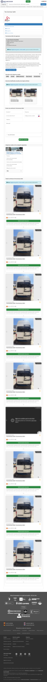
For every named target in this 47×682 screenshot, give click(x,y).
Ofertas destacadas (10, 26)
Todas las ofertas (9, 33)
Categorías (8, 30)
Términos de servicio (34, 679)
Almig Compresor (40, 630)
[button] (45, 1)
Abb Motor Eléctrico (26, 633)
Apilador (18, 633)
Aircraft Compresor (7, 630)
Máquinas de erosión (11, 168)
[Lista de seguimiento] (42, 1)
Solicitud (8, 28)
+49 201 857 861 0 (9, 625)
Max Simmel (29, 76)
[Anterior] (39, 74)
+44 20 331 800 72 (30, 623)
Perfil (7, 24)
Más (8, 171)
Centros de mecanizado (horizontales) (12, 159)
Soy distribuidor (11, 134)
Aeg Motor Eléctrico (16, 630)
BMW (7, 76)
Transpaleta (24, 630)
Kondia (12, 76)
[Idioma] (44, 1)
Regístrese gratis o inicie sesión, (18, 49)
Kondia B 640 (37, 76)
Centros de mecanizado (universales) (12, 165)
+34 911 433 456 (9, 623)
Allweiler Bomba (32, 630)
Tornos (8, 156)
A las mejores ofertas (11, 69)
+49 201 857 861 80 (30, 625)
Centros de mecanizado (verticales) (14, 162)
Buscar (44, 4)
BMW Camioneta (20, 76)
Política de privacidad (25, 679)
